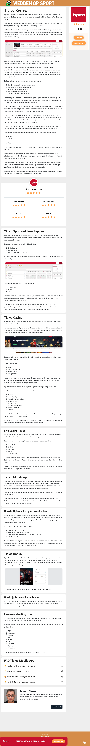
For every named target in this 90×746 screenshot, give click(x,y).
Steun (48, 214)
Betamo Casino (45, 736)
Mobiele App (48, 201)
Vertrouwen (19, 201)
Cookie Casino (45, 734)
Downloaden (78, 43)
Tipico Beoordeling (34, 189)
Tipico (78, 37)
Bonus (19, 214)
